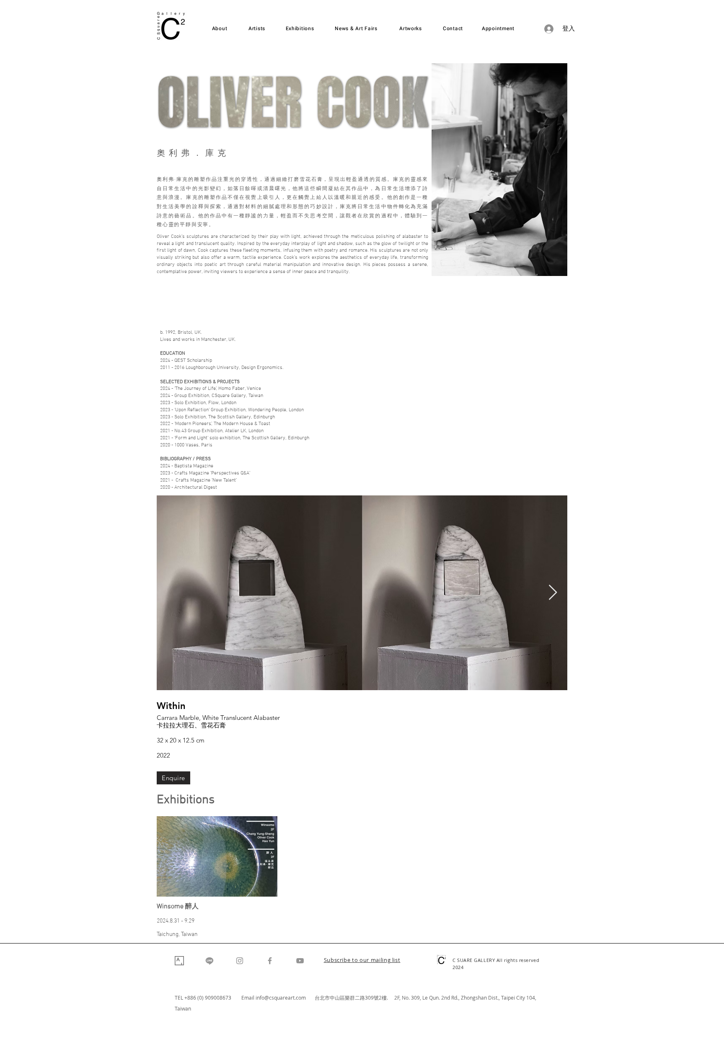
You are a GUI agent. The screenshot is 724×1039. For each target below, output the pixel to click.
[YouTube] (300, 960)
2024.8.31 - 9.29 (175, 921)
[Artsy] (179, 960)
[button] (362, 960)
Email (248, 997)
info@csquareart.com (281, 997)
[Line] (209, 960)
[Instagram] (239, 960)
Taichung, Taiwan (177, 934)
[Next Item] (553, 593)
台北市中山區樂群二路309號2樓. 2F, (358, 997)
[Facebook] (269, 960)
